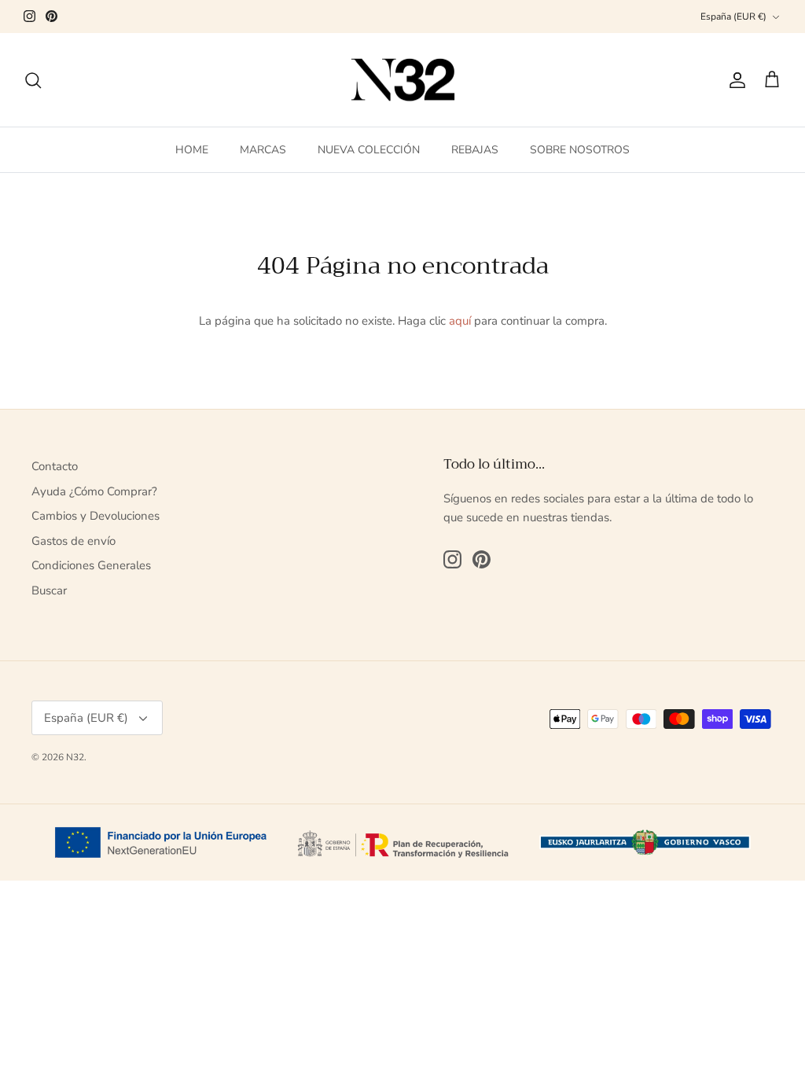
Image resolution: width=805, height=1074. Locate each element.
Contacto (54, 466)
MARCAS (263, 149)
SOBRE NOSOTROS (580, 149)
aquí (460, 321)
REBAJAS (474, 149)
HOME (191, 149)
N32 (75, 757)
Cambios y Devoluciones (95, 516)
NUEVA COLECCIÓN (369, 149)
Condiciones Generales (91, 565)
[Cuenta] (734, 80)
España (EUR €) (733, 16)
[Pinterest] (51, 16)
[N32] (403, 80)
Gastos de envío (73, 541)
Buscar (49, 590)
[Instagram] (29, 16)
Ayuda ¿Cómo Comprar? (94, 491)
